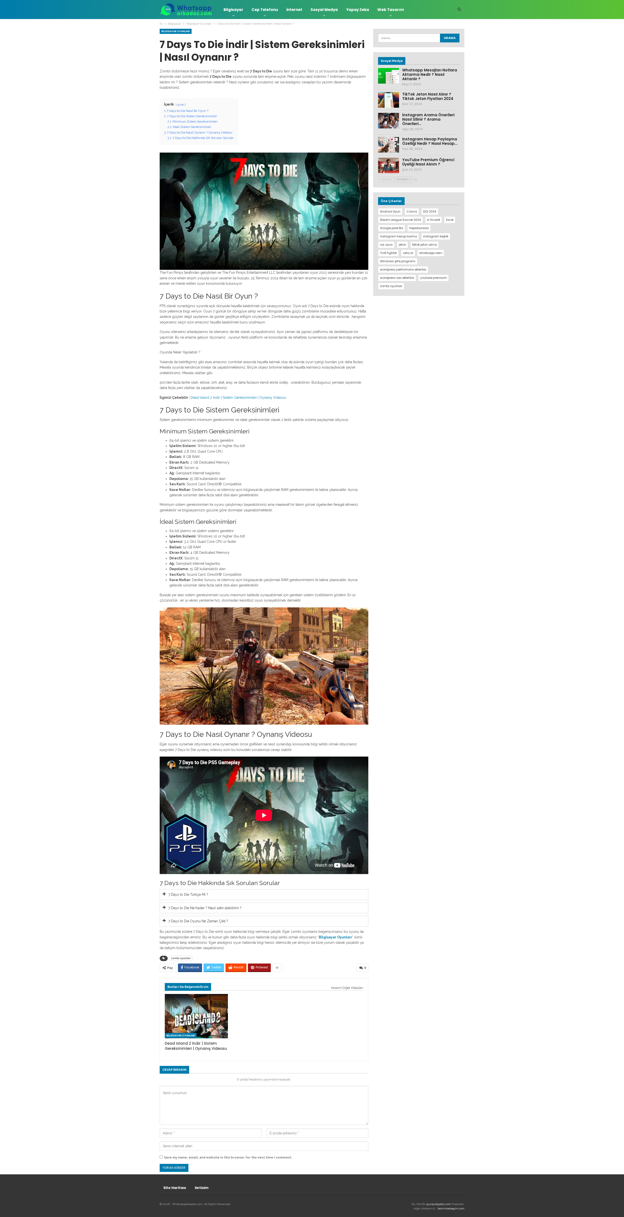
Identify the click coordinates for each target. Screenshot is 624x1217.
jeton (402, 245)
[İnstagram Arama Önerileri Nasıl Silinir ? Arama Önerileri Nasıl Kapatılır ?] (388, 120)
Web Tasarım (390, 9)
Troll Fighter (388, 253)
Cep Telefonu (265, 9)
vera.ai (408, 253)
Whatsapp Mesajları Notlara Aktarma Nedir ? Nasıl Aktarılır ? (429, 74)
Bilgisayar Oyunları (175, 31)
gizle (180, 104)
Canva (412, 211)
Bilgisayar (233, 9)
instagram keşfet (435, 236)
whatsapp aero (430, 253)
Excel (449, 220)
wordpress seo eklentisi (397, 278)
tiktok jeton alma (424, 245)
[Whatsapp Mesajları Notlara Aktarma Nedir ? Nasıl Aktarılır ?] (388, 76)
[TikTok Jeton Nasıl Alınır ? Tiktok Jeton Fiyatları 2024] (388, 100)
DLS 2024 (429, 211)
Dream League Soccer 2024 (400, 220)
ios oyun (386, 245)
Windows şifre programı (397, 261)
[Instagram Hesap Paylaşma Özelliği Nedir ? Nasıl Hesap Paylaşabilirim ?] (388, 145)
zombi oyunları (181, 958)
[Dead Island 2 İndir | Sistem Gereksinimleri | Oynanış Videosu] (196, 1016)
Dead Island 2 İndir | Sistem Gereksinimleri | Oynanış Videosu (238, 397)
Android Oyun (390, 211)
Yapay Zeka (357, 9)
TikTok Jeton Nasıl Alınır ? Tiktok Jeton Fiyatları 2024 (427, 96)
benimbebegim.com (451, 1208)
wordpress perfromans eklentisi (403, 269)
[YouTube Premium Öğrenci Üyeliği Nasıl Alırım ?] (388, 165)
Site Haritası (174, 1187)
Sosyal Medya (324, 9)
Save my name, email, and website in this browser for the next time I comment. (228, 1157)
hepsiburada (419, 228)
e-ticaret (433, 220)
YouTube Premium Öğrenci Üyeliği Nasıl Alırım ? (428, 162)
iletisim (201, 1187)
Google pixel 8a (391, 228)
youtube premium (433, 278)
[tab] (264, 894)
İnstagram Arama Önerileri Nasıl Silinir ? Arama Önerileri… (428, 119)
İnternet (294, 9)
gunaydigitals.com (439, 1204)
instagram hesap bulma (398, 236)
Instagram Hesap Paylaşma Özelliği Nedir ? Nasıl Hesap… (429, 141)
